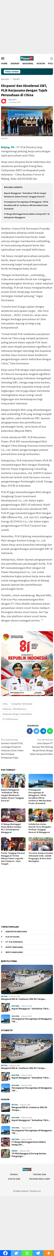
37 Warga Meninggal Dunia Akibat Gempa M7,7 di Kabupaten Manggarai (11, 828)
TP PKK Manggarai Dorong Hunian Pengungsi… (29, 1155)
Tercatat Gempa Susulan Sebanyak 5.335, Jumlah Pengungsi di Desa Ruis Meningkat (40, 857)
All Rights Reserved (20, 1191)
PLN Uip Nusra (12, 937)
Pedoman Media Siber (39, 1179)
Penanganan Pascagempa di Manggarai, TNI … (32, 1020)
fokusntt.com (35, 1191)
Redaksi (14, 1174)
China (5, 703)
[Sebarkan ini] (30, 731)
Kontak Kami (14, 1179)
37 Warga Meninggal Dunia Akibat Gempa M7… (29, 1143)
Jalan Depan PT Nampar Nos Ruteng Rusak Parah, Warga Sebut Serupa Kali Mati (41, 746)
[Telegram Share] (43, 731)
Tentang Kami (39, 1174)
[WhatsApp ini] (50, 731)
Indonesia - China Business (14, 709)
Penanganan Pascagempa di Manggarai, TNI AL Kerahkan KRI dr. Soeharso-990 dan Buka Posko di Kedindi (26, 205)
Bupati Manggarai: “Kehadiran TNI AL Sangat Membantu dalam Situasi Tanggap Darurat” (12, 795)
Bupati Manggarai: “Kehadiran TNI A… (31, 1008)
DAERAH (15, 1151)
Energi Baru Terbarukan (22, 703)
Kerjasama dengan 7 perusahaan (17, 714)
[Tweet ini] (36, 731)
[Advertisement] (27, 27)
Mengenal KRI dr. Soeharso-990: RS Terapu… (24, 999)
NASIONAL (16, 1006)
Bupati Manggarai (14, 947)
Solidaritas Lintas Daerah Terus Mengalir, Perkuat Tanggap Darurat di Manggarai (39, 828)
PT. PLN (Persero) (10, 719)
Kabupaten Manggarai (16, 931)
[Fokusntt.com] (26, 57)
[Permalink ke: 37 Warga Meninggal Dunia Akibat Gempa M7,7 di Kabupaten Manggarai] (13, 815)
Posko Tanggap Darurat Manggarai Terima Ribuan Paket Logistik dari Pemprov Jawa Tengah (13, 858)
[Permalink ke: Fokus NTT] (4, 100)
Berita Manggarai (14, 952)
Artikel (4, 996)
